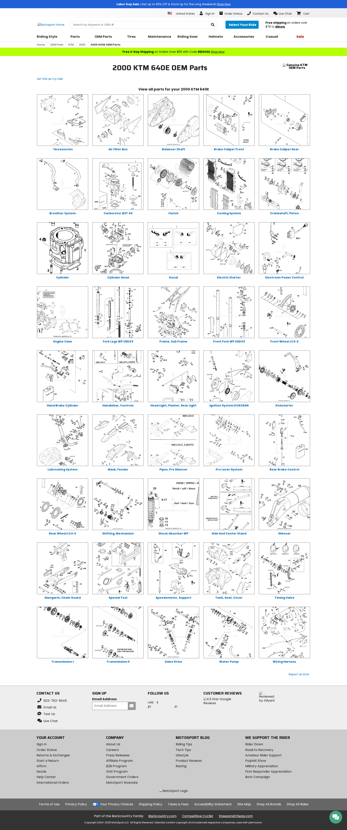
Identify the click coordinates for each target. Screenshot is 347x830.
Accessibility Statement (213, 804)
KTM (71, 45)
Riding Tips (184, 744)
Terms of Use (49, 804)
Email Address (104, 699)
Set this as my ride (50, 79)
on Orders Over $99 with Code (173, 52)
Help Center (46, 777)
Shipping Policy (150, 804)
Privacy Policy (76, 804)
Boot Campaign (257, 777)
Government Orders (122, 777)
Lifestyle (182, 755)
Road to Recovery (259, 750)
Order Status (47, 750)
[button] (282, 13)
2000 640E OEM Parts (105, 45)
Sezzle (41, 771)
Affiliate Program (119, 760)
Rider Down (254, 744)
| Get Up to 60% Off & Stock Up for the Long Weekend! (173, 4)
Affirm (41, 766)
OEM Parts (56, 45)
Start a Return (48, 760)
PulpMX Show (255, 760)
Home (41, 45)
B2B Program (116, 766)
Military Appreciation (261, 766)
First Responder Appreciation (268, 771)
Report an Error (299, 674)
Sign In (42, 744)
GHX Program (117, 771)
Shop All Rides (297, 804)
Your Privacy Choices (116, 804)
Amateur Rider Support (263, 755)
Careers (112, 750)
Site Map (244, 804)
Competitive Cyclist (197, 816)
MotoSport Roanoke (122, 782)
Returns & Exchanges (53, 755)
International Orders (53, 782)
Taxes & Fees (178, 804)
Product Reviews (189, 760)
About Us (113, 744)
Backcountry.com (162, 816)
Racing (181, 766)
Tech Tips (183, 750)
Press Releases (118, 755)
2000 (82, 45)
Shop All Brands (269, 804)
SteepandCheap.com (236, 816)
